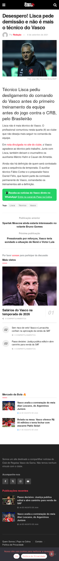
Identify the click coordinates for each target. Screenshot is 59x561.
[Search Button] (55, 5)
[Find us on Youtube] (28, 481)
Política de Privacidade (12, 544)
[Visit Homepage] (29, 5)
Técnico (22, 205)
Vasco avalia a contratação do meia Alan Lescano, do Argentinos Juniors (36, 405)
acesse (15, 255)
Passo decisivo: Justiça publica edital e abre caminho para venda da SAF (32, 343)
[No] (55, 554)
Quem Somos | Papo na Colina (16, 541)
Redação (17, 34)
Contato (38, 541)
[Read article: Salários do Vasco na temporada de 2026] (29, 286)
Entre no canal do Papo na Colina (35, 196)
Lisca (12, 205)
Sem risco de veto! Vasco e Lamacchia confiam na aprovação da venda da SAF (31, 329)
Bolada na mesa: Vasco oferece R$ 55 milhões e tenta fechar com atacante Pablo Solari (35, 422)
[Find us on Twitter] (13, 481)
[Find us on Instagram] (20, 481)
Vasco (33, 205)
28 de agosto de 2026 (28, 413)
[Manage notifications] (51, 554)
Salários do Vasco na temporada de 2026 (17, 312)
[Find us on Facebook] (5, 481)
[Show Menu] (3, 5)
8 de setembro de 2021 (37, 34)
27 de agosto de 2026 (28, 430)
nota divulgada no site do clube (24, 144)
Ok (16, 556)
